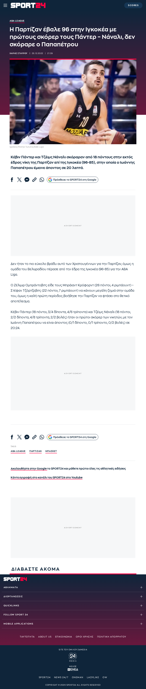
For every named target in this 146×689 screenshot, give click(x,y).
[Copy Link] (34, 179)
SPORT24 (45, 677)
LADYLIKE (93, 677)
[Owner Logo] (73, 656)
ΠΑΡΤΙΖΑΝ (35, 451)
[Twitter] (19, 179)
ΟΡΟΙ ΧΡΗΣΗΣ (85, 637)
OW (105, 677)
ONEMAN (77, 677)
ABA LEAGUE (18, 451)
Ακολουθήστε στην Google (29, 468)
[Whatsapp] (41, 179)
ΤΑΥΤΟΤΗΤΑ (27, 637)
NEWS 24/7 (61, 677)
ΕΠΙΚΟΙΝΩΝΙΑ (63, 637)
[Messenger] (26, 179)
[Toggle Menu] (5, 5)
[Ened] (73, 669)
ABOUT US (45, 637)
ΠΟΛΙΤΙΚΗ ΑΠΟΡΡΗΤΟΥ (111, 637)
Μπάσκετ (51, 451)
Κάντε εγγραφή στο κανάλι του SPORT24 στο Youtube (46, 477)
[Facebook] (11, 179)
